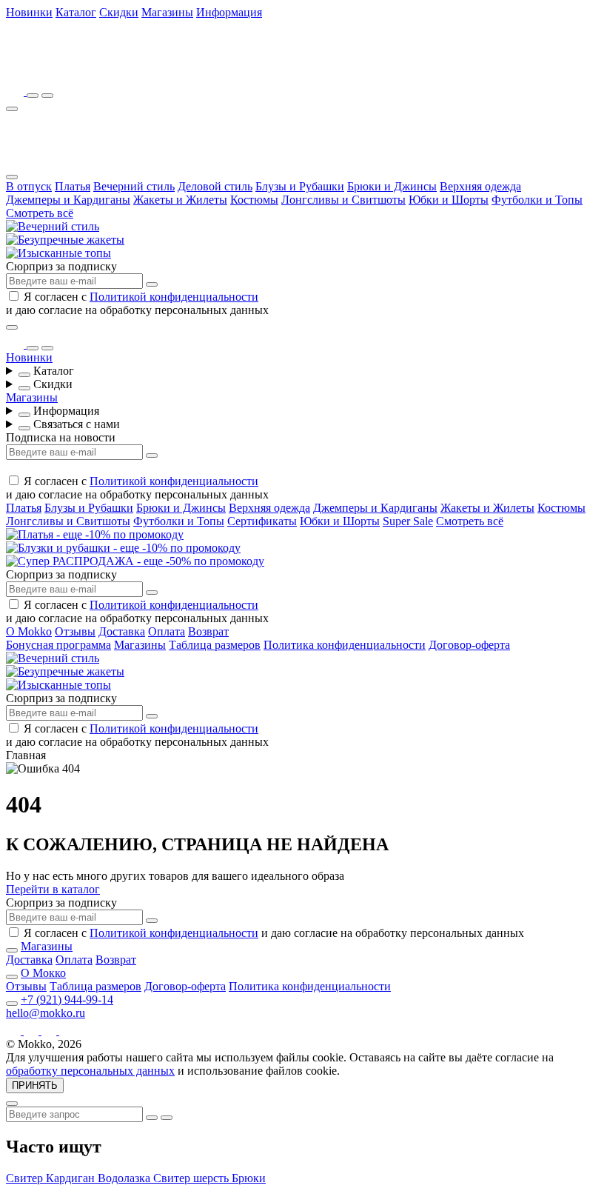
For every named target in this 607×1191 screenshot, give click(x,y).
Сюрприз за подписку (61, 266)
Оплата (166, 631)
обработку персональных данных (90, 1070)
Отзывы (75, 631)
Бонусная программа (58, 644)
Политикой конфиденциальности (174, 296)
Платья (72, 186)
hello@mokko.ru (45, 1013)
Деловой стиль (215, 186)
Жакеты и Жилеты (180, 199)
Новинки (29, 12)
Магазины (167, 12)
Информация (229, 12)
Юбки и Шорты (449, 199)
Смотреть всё (39, 213)
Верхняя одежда (480, 186)
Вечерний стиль (134, 186)
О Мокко (43, 973)
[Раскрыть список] (24, 375)
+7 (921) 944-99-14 (67, 999)
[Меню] (12, 109)
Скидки (118, 12)
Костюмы (254, 199)
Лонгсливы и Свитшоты (343, 199)
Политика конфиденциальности (345, 644)
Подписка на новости (60, 437)
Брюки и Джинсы (392, 186)
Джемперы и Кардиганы (68, 199)
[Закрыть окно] (12, 327)
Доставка (121, 631)
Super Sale (408, 521)
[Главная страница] (87, 70)
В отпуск (29, 186)
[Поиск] (32, 95)
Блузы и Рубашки (299, 186)
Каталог (76, 12)
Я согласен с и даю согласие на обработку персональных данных (137, 303)
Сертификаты (262, 521)
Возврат (208, 631)
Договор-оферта (469, 644)
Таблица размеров (215, 644)
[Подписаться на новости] (152, 284)
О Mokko (29, 631)
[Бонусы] (16, 91)
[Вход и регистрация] (47, 95)
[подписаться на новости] (152, 920)
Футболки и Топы (537, 199)
